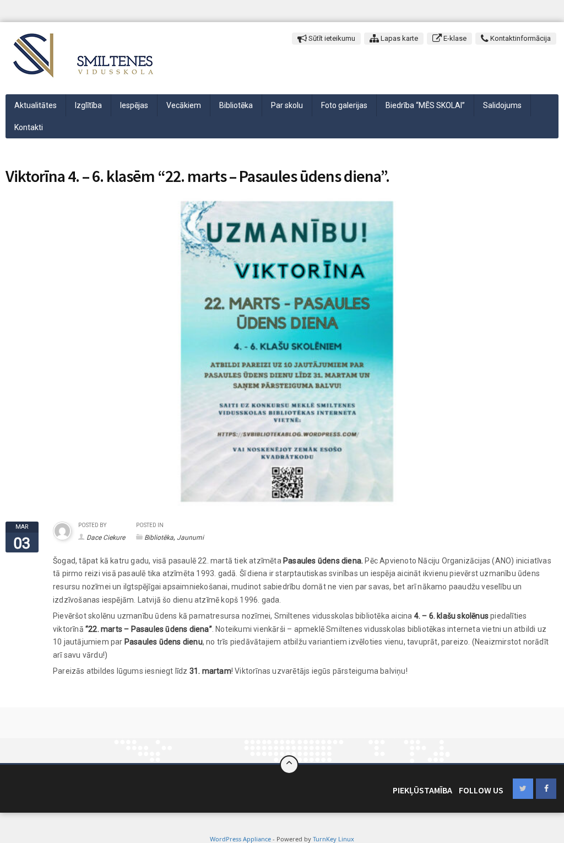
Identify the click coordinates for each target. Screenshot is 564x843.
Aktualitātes (35, 105)
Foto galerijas (344, 105)
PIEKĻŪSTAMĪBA (422, 790)
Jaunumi (190, 537)
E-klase (454, 38)
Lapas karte (398, 38)
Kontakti (28, 127)
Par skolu (287, 105)
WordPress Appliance (240, 839)
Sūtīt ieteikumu (331, 38)
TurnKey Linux (333, 839)
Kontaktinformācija (520, 38)
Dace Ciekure (105, 537)
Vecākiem (183, 105)
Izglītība (88, 105)
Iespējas (134, 105)
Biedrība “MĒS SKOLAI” (425, 105)
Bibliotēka (236, 105)
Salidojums (502, 105)
